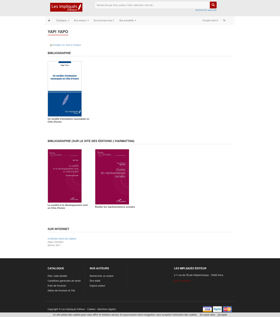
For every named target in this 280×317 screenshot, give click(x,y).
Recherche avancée (206, 10)
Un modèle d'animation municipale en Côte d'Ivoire (68, 120)
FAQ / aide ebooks (57, 275)
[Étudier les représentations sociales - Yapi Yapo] (112, 176)
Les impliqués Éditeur (73, 309)
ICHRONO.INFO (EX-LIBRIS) (62, 238)
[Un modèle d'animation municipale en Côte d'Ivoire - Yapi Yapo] (65, 88)
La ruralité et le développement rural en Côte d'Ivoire (68, 206)
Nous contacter (182, 280)
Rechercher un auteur (102, 275)
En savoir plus (207, 314)
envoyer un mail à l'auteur (67, 44)
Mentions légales (107, 309)
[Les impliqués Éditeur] (66, 8)
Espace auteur (97, 285)
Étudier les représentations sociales (115, 206)
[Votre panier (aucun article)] (224, 20)
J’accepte (222, 314)
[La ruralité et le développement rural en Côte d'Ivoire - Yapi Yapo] (65, 175)
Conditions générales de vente (64, 280)
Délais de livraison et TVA (61, 290)
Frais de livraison (57, 285)
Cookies (91, 309)
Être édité (95, 280)
